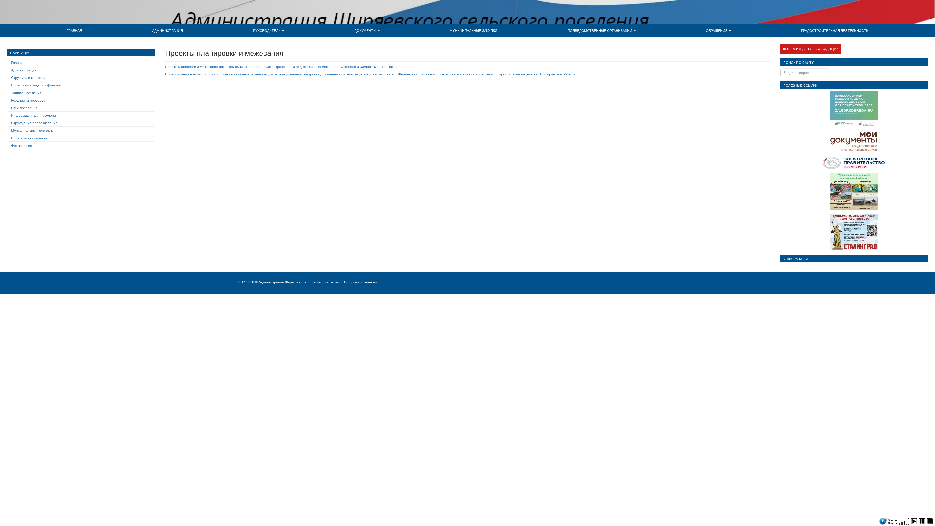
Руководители (267, 30)
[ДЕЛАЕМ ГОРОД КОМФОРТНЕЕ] (854, 108)
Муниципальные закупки (473, 30)
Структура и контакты (28, 77)
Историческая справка (29, 137)
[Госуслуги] (854, 161)
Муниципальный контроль (32, 130)
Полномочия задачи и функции (36, 85)
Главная (74, 30)
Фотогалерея (21, 145)
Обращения (717, 30)
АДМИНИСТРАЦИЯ (167, 30)
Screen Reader (892, 521)
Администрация (24, 69)
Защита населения (26, 92)
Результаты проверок (28, 100)
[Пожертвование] (854, 231)
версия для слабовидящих (812, 48)
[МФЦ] (854, 140)
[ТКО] (854, 190)
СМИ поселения (24, 107)
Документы (366, 30)
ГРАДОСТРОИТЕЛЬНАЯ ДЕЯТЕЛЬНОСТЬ (834, 30)
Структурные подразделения (34, 122)
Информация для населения (34, 115)
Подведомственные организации (600, 30)
